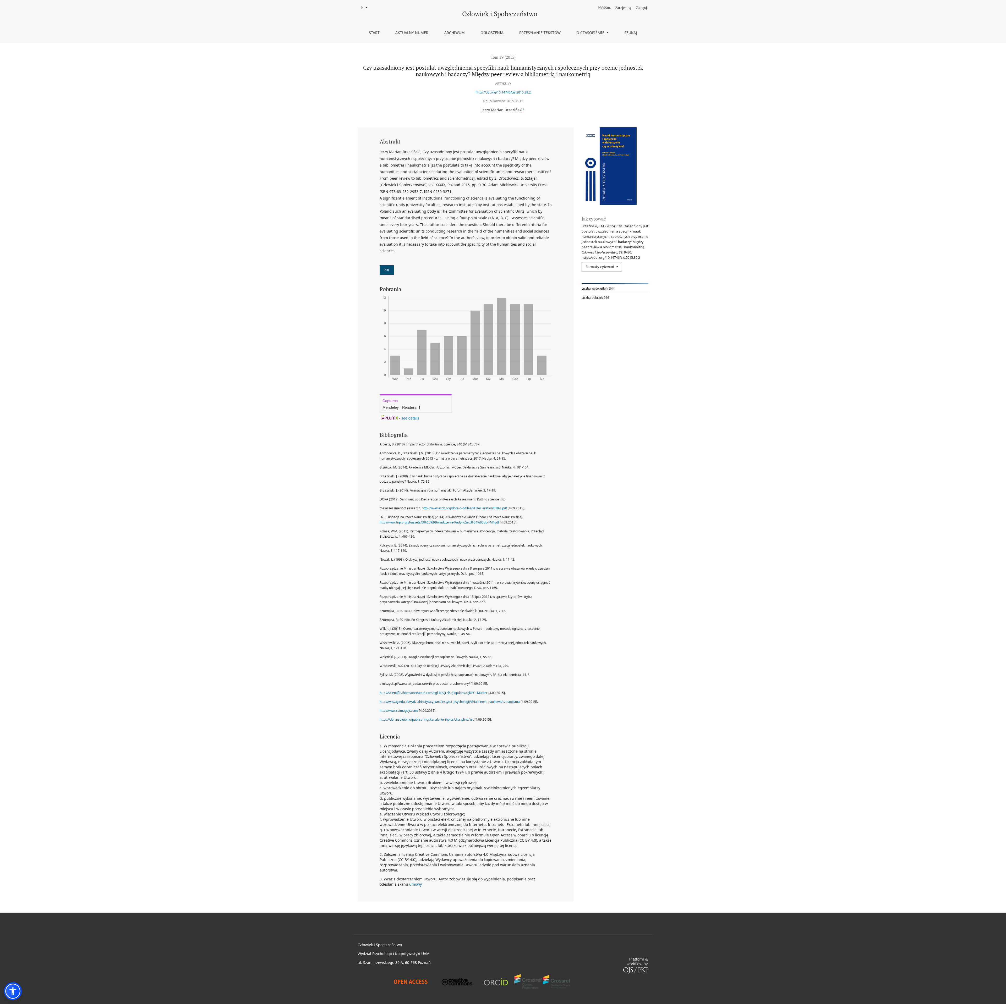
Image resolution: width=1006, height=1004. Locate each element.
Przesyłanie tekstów (540, 32)
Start (374, 32)
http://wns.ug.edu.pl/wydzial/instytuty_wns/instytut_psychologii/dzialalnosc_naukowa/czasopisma (450, 701)
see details (410, 418)
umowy (415, 884)
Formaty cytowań (600, 267)
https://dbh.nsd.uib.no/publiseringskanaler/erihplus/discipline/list (427, 719)
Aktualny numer (411, 32)
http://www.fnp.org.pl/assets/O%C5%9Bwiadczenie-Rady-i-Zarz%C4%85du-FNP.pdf (439, 522)
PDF (387, 270)
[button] (12, 991)
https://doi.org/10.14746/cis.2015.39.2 (503, 92)
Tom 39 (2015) (503, 57)
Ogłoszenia (492, 32)
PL (365, 8)
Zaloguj (641, 7)
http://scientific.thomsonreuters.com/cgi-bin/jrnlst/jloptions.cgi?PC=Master (434, 693)
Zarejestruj (623, 7)
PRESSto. (604, 7)
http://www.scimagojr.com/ (399, 710)
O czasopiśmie (590, 32)
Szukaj (630, 32)
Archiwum (454, 32)
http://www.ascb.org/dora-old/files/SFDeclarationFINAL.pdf (464, 508)
